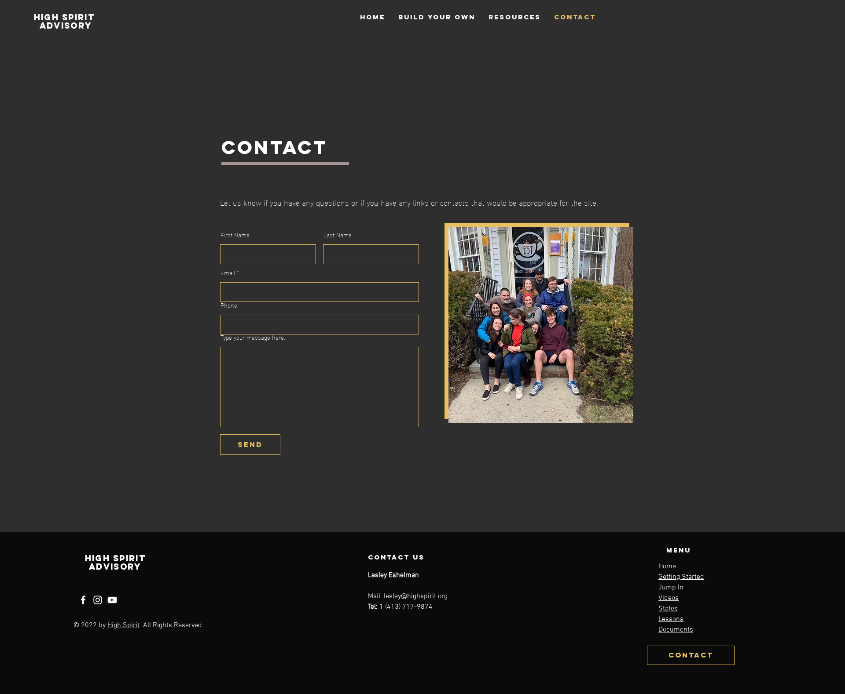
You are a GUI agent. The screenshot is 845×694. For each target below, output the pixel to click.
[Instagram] (97, 600)
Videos (668, 598)
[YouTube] (112, 600)
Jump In (670, 587)
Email (227, 272)
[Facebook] (83, 600)
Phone (228, 305)
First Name (235, 235)
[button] (437, 17)
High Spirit (123, 625)
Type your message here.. (253, 337)
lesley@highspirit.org (416, 596)
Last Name (337, 235)
